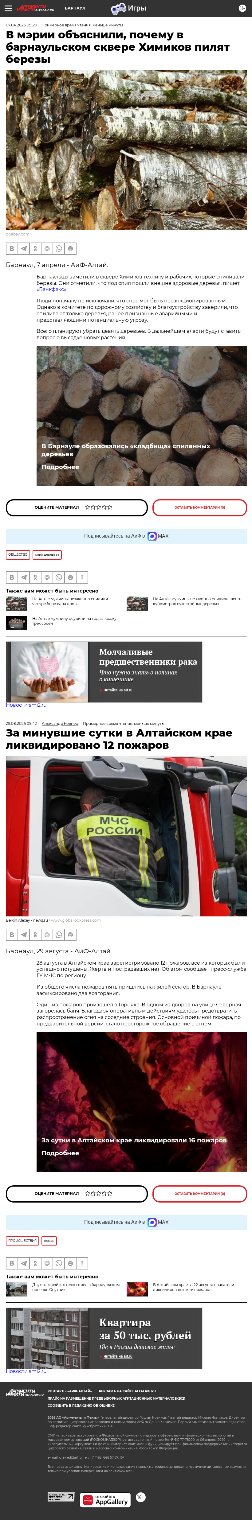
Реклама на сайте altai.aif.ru (127, 1391)
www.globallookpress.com (76, 920)
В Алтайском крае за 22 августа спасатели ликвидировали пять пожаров (193, 1287)
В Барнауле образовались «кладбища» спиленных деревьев (125, 450)
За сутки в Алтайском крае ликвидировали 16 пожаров (133, 1140)
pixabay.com (18, 234)
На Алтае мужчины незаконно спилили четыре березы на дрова (70, 601)
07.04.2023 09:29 (21, 25)
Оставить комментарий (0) (200, 508)
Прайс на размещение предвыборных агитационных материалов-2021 (116, 1399)
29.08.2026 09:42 (21, 723)
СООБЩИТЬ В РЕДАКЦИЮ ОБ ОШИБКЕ (81, 1406)
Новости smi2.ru (26, 705)
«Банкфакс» (51, 289)
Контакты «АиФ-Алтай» (70, 1391)
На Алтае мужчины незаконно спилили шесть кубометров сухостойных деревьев (197, 601)
